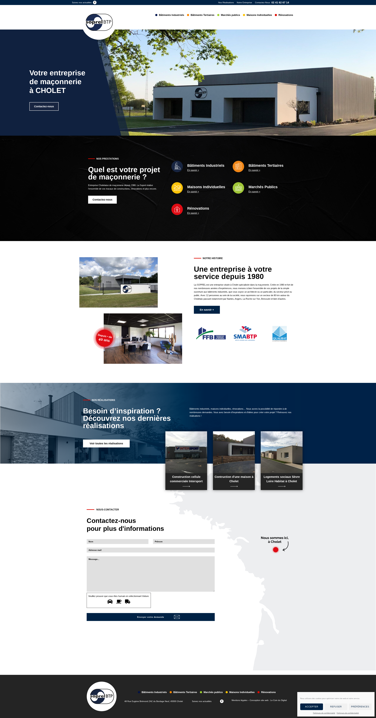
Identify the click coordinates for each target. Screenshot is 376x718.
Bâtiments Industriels (205, 165)
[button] (44, 106)
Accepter (311, 706)
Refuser (336, 706)
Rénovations (198, 208)
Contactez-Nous (262, 2)
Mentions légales (239, 700)
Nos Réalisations (226, 2)
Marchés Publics (263, 187)
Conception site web (259, 700)
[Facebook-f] (94, 2)
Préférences (360, 706)
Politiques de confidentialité (324, 713)
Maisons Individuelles (206, 187)
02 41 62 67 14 (280, 2)
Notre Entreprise (244, 2)
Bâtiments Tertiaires (266, 165)
